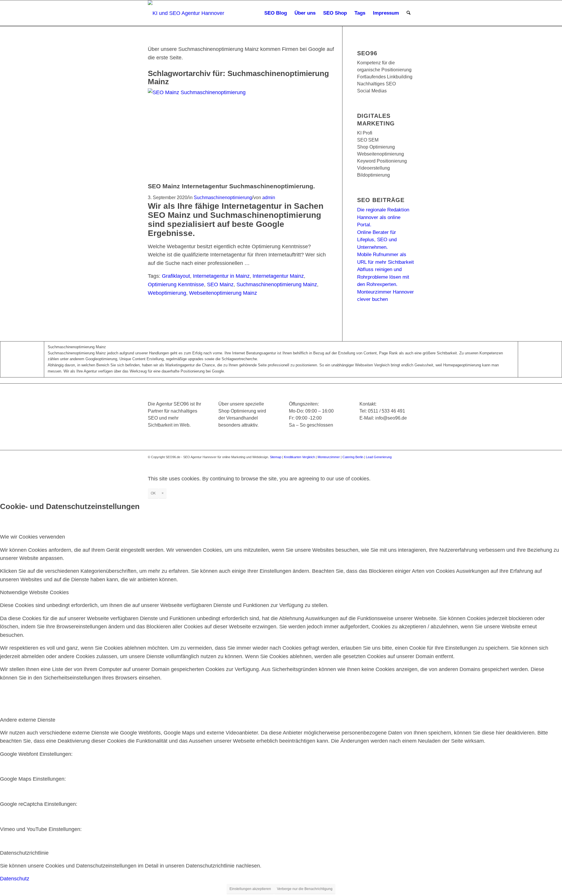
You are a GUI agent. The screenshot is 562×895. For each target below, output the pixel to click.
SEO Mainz (220, 284)
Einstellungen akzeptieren (250, 889)
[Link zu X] (374, 462)
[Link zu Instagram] (383, 462)
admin (268, 197)
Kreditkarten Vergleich (299, 457)
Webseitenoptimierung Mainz (223, 293)
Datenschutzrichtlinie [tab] (24, 853)
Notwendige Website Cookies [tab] (34, 592)
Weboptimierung (167, 293)
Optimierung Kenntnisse (176, 284)
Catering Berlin (352, 457)
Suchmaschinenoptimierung (223, 197)
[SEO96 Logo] (186, 13)
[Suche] (408, 13)
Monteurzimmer (329, 457)
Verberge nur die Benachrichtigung (305, 889)
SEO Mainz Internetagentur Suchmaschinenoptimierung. (231, 186)
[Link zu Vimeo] (401, 462)
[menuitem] (276, 13)
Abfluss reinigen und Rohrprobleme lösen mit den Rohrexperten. (383, 277)
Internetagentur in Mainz (221, 276)
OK (153, 493)
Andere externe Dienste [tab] (27, 720)
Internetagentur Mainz (278, 276)
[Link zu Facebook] (365, 462)
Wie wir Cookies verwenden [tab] (32, 537)
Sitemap (275, 457)
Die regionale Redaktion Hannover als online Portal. (383, 217)
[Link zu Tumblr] (409, 462)
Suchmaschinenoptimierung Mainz (277, 284)
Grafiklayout (176, 276)
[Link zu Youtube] (392, 462)
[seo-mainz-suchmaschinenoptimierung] (218, 92)
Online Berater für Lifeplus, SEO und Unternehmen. (377, 240)
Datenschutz (14, 879)
